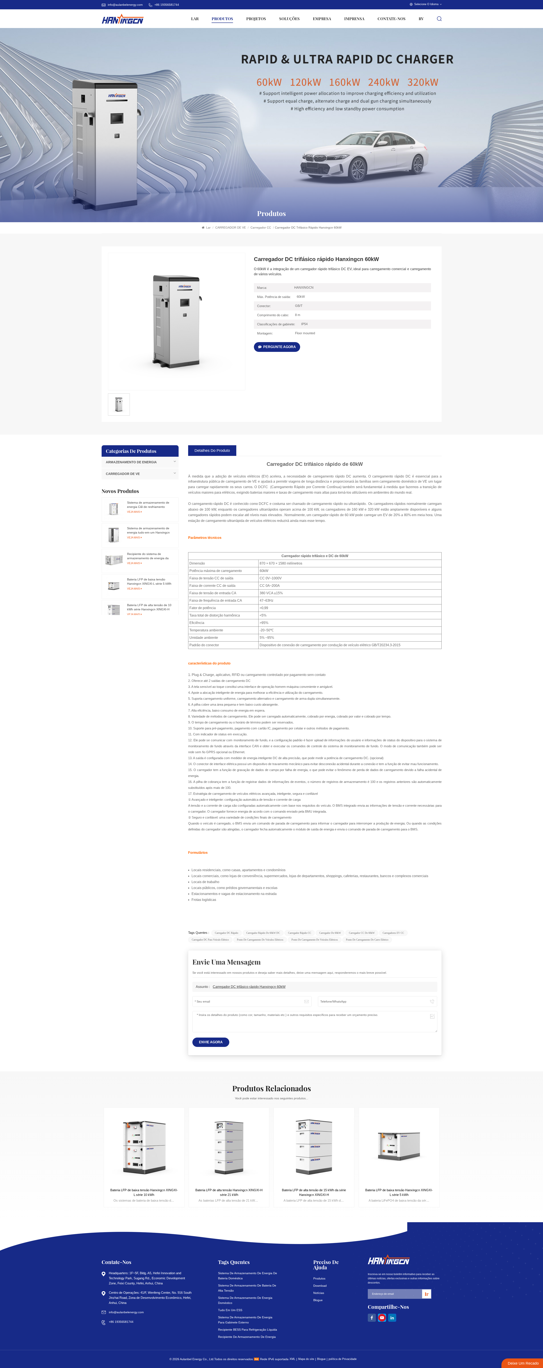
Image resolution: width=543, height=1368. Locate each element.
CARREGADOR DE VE (231, 227)
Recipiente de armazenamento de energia (247, 1337)
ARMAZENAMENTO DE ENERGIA (131, 462)
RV (421, 18)
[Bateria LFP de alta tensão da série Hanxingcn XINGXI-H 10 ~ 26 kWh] (399, 1148)
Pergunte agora (279, 347)
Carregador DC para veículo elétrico (210, 939)
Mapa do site (306, 1359)
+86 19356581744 (166, 4)
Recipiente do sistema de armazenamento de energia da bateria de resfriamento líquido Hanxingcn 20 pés (148, 556)
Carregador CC (261, 227)
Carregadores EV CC (393, 932)
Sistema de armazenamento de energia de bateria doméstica (247, 1275)
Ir (426, 1294)
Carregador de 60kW (330, 932)
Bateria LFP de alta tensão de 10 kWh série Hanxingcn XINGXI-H (149, 607)
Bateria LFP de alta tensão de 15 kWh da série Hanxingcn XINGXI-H (229, 1192)
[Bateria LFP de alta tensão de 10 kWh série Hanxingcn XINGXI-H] (114, 612)
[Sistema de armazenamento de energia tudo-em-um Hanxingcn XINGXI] (114, 535)
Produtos (222, 18)
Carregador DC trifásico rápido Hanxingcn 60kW (249, 987)
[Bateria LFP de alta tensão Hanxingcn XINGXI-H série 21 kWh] (144, 1148)
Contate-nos (392, 18)
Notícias (318, 1293)
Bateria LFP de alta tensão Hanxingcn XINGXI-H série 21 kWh (144, 1192)
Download (320, 1285)
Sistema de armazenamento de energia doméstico (245, 1300)
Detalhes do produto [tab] (212, 450)
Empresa (322, 18)
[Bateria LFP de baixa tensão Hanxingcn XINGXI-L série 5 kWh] (114, 586)
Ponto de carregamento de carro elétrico (367, 939)
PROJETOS (256, 18)
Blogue (318, 1300)
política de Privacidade (343, 1359)
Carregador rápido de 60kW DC (263, 932)
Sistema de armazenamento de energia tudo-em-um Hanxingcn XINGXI (148, 530)
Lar (195, 18)
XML (292, 1359)
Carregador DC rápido (226, 932)
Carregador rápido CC (299, 932)
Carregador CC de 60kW (362, 932)
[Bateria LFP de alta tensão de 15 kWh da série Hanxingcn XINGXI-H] (229, 1148)
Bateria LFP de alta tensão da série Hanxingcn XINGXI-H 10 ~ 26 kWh (399, 1192)
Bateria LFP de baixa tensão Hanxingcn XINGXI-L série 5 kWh (149, 581)
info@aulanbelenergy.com (125, 4)
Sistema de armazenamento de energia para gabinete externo (245, 1320)
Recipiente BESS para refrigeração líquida (247, 1329)
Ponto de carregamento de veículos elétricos (260, 939)
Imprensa (354, 18)
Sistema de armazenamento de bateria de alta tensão (247, 1288)
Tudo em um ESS (230, 1310)
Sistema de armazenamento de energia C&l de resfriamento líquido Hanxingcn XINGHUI (148, 505)
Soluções (289, 18)
